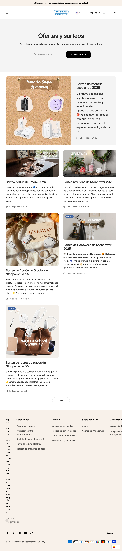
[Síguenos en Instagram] (19, 533)
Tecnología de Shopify (35, 542)
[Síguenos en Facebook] (7, 533)
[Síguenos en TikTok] (31, 533)
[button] (116, 547)
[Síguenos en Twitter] (13, 533)
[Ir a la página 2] (67, 400)
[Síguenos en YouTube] (25, 533)
